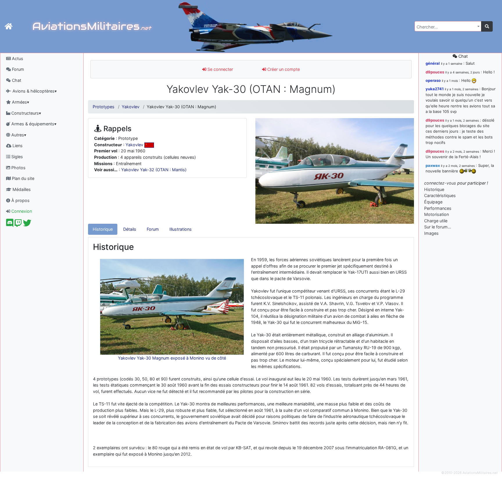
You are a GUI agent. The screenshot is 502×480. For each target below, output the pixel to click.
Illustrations (180, 229)
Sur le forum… (437, 226)
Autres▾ (18, 134)
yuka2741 (435, 88)
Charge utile (435, 220)
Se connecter (219, 69)
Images (431, 233)
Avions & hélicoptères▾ (34, 91)
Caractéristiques (440, 195)
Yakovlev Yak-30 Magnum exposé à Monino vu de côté (172, 358)
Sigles (16, 156)
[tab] (102, 229)
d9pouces (435, 72)
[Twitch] (18, 224)
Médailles (21, 189)
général (433, 63)
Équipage (433, 201)
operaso (433, 80)
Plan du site (22, 178)
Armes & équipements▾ (33, 123)
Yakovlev (130, 106)
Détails (129, 229)
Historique (103, 229)
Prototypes (103, 106)
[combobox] (448, 26)
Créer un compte (283, 69)
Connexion (21, 211)
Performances (437, 208)
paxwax (433, 165)
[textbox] (446, 27)
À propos (20, 200)
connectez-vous (440, 183)
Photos (18, 167)
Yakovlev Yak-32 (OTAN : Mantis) (154, 169)
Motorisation (436, 214)
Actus (17, 58)
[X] (27, 224)
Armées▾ (20, 102)
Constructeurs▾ (25, 113)
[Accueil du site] (8, 26)
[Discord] (9, 224)
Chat (16, 80)
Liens (17, 145)
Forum (17, 69)
